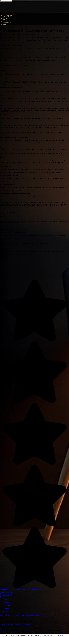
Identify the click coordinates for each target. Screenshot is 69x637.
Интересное (6, 602)
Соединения (6, 18)
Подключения (7, 17)
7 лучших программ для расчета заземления (11, 629)
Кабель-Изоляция (8, 15)
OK (61, 635)
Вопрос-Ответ (7, 23)
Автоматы (6, 14)
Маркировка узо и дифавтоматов (8, 591)
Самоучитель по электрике (7, 594)
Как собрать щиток (5, 595)
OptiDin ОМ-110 (4, 620)
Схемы (5, 20)
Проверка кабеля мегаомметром (8, 592)
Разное (5, 24)
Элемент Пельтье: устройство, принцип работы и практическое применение (20, 615)
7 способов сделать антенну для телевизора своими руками (15, 624)
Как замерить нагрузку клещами (8, 597)
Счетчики (5, 21)
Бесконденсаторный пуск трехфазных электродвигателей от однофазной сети (20, 589)
